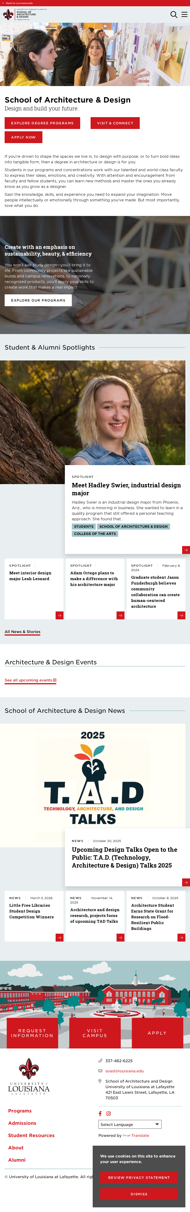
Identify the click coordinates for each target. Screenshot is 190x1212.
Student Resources (31, 1135)
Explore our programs (38, 300)
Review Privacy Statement (139, 1178)
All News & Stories (22, 631)
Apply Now (23, 137)
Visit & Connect (115, 123)
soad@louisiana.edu (124, 1070)
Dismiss (139, 1194)
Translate (140, 1135)
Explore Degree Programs (42, 123)
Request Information (32, 1033)
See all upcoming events (28, 680)
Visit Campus (95, 1033)
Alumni (16, 1160)
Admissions (22, 1123)
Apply (157, 1032)
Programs (20, 1110)
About (16, 1147)
